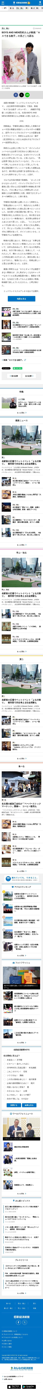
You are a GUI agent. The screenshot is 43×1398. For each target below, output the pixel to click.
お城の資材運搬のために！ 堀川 (20, 1083)
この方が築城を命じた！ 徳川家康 (21, 1079)
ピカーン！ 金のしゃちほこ (18, 1064)
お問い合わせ (7, 1340)
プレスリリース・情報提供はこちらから (15, 1334)
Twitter (24, 1322)
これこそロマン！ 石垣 (17, 1071)
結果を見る (29, 1105)
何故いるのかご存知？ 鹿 (18, 1087)
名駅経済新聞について (10, 1331)
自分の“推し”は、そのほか (17, 1099)
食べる (12, 8)
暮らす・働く (35, 8)
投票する (13, 1105)
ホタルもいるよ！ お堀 (17, 1091)
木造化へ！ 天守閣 (14, 1060)
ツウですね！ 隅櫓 (15, 1075)
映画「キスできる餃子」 (14, 360)
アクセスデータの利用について (13, 1337)
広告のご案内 (7, 1344)
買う (27, 8)
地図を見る (21, 299)
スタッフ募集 (7, 1347)
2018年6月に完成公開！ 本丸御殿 (21, 1068)
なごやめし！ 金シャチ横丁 (19, 1095)
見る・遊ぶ (19, 8)
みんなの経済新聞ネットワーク (21, 1368)
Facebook (18, 1322)
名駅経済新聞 (20, 2)
